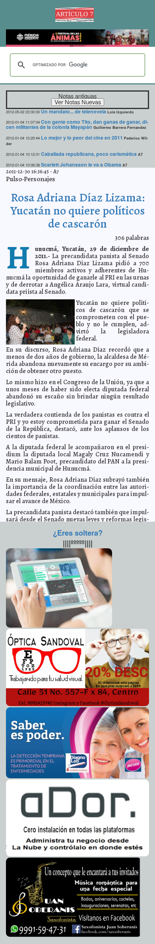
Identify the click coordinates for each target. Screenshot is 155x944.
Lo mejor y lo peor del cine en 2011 (82, 137)
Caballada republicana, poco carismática (89, 153)
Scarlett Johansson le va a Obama (81, 164)
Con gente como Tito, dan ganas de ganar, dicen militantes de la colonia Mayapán (77, 124)
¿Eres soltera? (78, 533)
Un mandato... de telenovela (73, 111)
